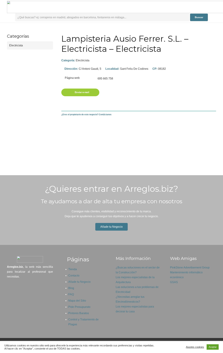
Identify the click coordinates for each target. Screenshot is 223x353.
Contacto (73, 275)
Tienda (72, 269)
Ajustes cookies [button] (195, 347)
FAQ (71, 294)
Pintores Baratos (78, 313)
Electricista (82, 60)
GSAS (174, 282)
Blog (71, 288)
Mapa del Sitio (77, 300)
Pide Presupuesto (79, 306)
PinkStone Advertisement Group (190, 267)
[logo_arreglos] (30, 259)
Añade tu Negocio (79, 281)
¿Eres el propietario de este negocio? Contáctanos (86, 114)
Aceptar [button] (213, 347)
